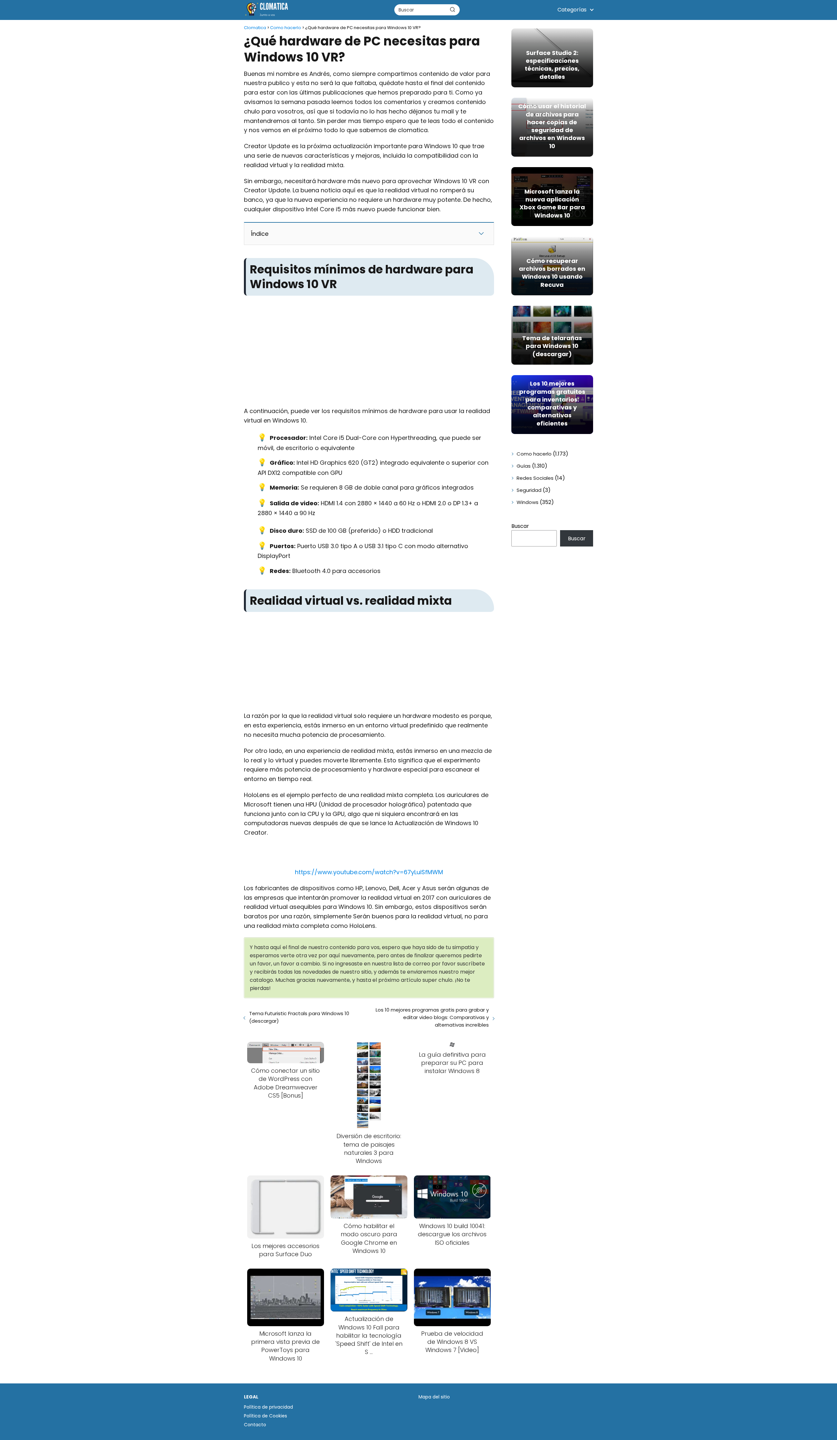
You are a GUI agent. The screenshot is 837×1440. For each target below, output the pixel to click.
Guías (524, 465)
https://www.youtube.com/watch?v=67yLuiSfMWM (369, 872)
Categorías (572, 9)
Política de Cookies (265, 1416)
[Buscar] (452, 9)
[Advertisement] (369, 346)
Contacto (255, 1424)
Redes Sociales (535, 478)
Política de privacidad (268, 1407)
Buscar (520, 526)
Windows (527, 502)
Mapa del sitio (434, 1397)
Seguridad (529, 490)
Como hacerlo (534, 453)
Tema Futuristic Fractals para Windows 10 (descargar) (299, 1017)
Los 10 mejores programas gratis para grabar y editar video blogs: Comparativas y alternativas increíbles (432, 1017)
